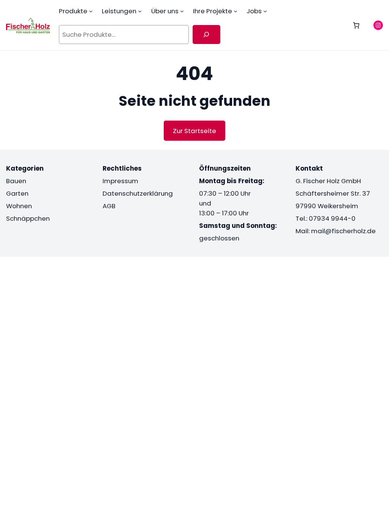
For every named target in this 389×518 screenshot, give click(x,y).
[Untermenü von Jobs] (265, 11)
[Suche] (206, 34)
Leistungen (119, 11)
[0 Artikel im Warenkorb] (356, 25)
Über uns (165, 11)
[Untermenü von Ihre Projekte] (235, 11)
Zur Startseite (194, 130)
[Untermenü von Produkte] (91, 11)
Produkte (73, 11)
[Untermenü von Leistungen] (140, 11)
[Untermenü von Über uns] (182, 11)
